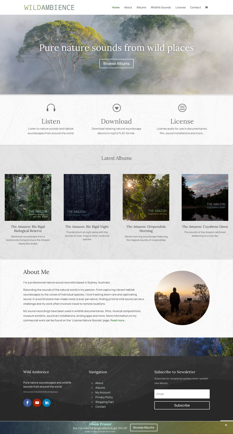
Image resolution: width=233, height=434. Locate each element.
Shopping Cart (104, 402)
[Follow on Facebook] (27, 403)
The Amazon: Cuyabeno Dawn (205, 226)
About (128, 7)
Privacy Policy (104, 397)
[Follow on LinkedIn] (47, 403)
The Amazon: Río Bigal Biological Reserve (28, 228)
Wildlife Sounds (161, 7)
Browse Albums (116, 63)
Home (116, 7)
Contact (195, 7)
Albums (141, 7)
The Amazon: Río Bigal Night (87, 226)
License (180, 7)
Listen (51, 121)
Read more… (118, 320)
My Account (102, 392)
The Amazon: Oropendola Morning (146, 228)
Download (116, 121)
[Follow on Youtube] (37, 403)
